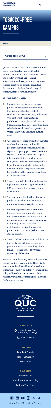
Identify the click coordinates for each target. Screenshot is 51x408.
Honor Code (39, 263)
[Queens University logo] (9, 4)
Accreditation (25, 375)
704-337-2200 (27, 337)
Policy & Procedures (25, 385)
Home (5, 43)
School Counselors (26, 356)
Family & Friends (25, 352)
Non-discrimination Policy (25, 380)
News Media (25, 361)
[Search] (41, 4)
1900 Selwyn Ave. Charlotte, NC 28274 (27, 331)
